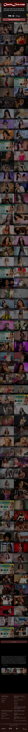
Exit (14, 13)
